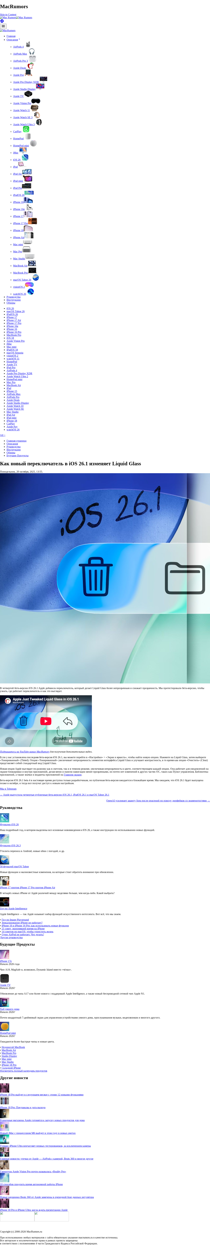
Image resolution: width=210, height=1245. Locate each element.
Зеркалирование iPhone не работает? (22, 922)
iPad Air (17, 173)
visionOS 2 (19, 286)
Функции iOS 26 (9, 824)
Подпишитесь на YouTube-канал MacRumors (24, 751)
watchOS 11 (13, 358)
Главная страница (16, 440)
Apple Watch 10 (15, 406)
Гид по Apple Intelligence (13, 908)
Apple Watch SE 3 (22, 117)
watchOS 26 (19, 294)
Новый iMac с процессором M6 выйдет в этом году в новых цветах (38, 1133)
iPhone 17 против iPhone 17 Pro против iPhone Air (27, 887)
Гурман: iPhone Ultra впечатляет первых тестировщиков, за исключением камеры (45, 1145)
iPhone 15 (12, 391)
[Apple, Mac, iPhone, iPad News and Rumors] (7, 30)
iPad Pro (17, 188)
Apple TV (18, 96)
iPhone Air (18, 237)
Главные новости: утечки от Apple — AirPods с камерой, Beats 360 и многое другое (46, 1158)
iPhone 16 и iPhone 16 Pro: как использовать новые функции (35, 925)
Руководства (14, 296)
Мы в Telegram (8, 788)
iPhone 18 (18, 230)
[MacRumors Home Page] (16, 17)
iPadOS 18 (12, 349)
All (2, 435)
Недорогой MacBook (13, 1047)
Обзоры (11, 302)
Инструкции (14, 299)
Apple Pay (18, 75)
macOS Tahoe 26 (22, 279)
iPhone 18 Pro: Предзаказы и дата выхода (22, 1107)
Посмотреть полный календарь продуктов (23, 1070)
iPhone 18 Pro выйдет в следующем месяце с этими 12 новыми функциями (42, 1094)
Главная (11, 36)
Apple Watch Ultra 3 (24, 124)
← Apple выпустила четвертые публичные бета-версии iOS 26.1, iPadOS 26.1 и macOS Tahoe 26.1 (54, 794)
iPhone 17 (18, 216)
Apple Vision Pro (22, 103)
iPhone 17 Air (14, 320)
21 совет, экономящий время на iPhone (23, 928)
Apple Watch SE (15, 408)
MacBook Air (20, 265)
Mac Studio (19, 258)
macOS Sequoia (15, 352)
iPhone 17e (6, 961)
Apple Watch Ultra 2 (17, 376)
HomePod (18, 138)
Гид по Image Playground (15, 919)
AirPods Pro (13, 397)
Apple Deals (19, 68)
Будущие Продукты (18, 455)
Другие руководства (11, 937)
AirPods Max (20, 53)
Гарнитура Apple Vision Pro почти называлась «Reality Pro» (33, 1171)
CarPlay (17, 131)
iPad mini (18, 181)
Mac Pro (17, 251)
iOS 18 (10, 338)
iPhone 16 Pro (14, 332)
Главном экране (73, 774)
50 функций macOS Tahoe (14, 866)
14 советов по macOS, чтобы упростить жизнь (27, 931)
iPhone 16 (18, 202)
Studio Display (9, 1056)
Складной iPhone (11, 1067)
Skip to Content (8, 14)
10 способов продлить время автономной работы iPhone (31, 1184)
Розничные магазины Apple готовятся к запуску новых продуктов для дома (42, 1120)
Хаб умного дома (9, 1009)
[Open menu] (3, 26)
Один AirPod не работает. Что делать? (23, 934)
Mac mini (18, 244)
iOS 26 (17, 159)
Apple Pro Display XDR (26, 82)
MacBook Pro (20, 272)
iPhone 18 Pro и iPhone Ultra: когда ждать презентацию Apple (34, 1210)
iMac (15, 152)
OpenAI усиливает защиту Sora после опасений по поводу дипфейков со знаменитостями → (158, 800)
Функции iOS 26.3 (10, 845)
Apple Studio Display (24, 89)
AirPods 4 (18, 46)
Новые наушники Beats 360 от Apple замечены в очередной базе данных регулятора (47, 1197)
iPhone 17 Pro (20, 223)
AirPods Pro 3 (20, 60)
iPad (15, 166)
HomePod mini (21, 145)
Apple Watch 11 (21, 110)
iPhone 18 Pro (9, 1065)
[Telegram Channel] (2, 22)
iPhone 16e (19, 209)
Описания (12, 443)
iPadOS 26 (18, 195)
